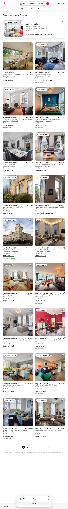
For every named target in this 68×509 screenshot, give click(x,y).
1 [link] (23, 447)
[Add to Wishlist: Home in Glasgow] (30, 44)
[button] (37, 34)
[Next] (48, 447)
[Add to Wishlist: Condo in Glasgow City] (62, 44)
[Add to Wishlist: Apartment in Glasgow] (62, 89)
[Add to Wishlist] (62, 22)
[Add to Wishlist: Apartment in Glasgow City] (30, 89)
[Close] (48, 498)
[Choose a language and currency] (59, 3)
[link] (19, 447)
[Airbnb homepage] (4, 3)
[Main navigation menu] (63, 3)
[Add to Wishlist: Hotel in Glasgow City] (30, 220)
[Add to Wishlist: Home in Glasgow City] (30, 134)
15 (44, 447)
